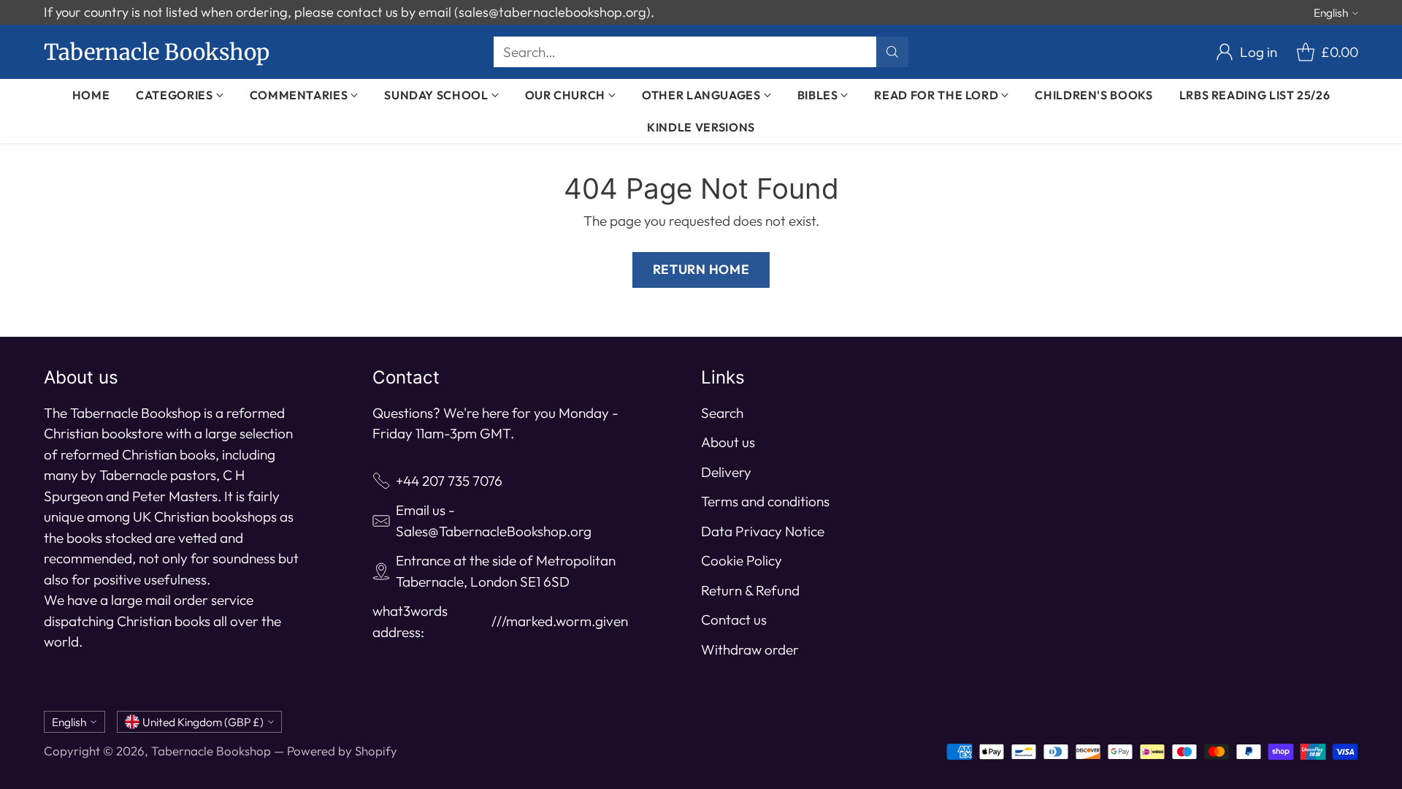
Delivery (726, 472)
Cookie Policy (741, 560)
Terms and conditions (765, 501)
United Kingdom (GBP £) (203, 721)
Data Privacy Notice (762, 531)
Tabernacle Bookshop (211, 750)
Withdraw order (750, 649)
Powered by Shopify (342, 750)
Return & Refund (750, 590)
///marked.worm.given (559, 621)
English (1331, 12)
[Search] (892, 52)
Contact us (734, 619)
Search (722, 413)
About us (728, 442)
